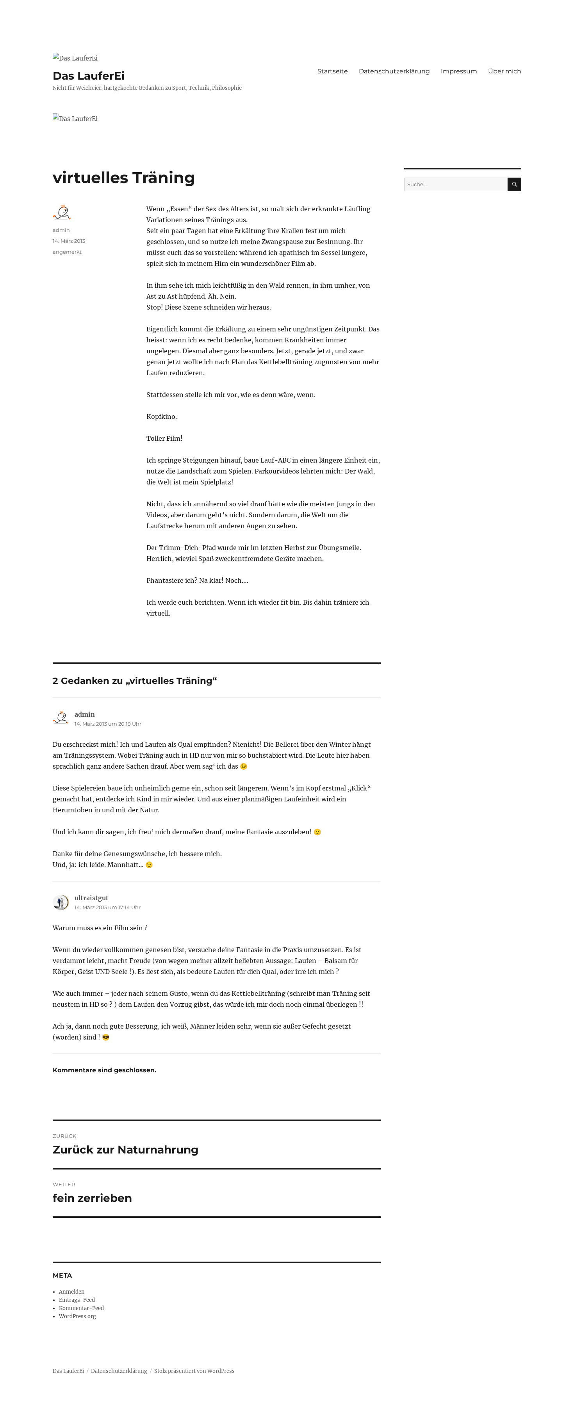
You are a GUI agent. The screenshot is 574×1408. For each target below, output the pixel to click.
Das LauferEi (89, 75)
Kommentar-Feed (81, 1308)
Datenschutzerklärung (394, 71)
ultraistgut (92, 898)
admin (61, 230)
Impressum (459, 71)
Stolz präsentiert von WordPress (194, 1371)
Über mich (504, 71)
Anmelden (72, 1292)
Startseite (332, 71)
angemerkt (67, 252)
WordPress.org (77, 1316)
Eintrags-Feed (77, 1300)
